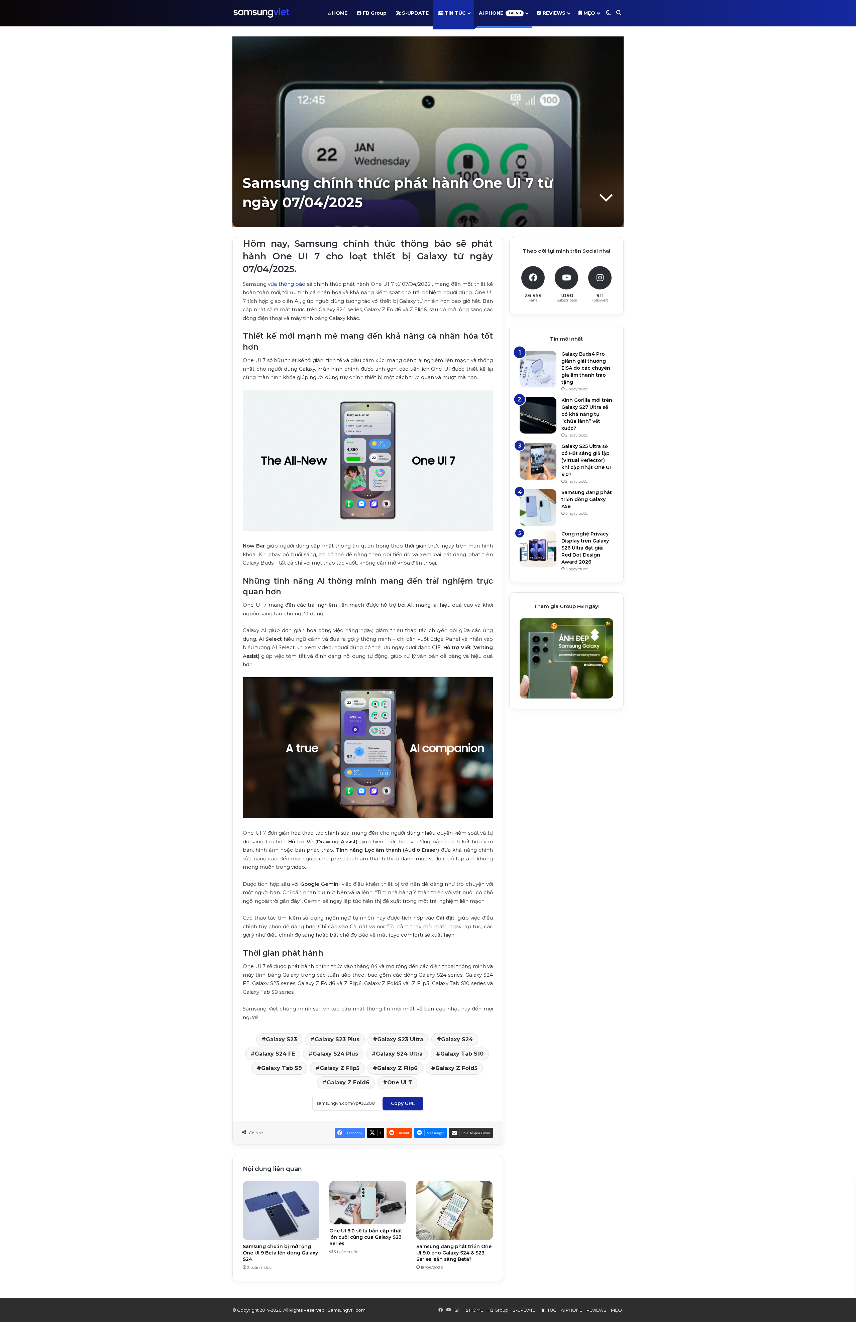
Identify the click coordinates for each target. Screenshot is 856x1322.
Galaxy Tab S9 (281, 1068)
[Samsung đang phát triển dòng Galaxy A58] (538, 507)
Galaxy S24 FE (275, 1054)
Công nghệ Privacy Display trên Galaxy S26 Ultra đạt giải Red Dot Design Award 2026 (585, 548)
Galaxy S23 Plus (337, 1039)
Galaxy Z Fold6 (348, 1082)
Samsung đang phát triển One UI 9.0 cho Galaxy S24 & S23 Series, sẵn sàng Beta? (454, 1252)
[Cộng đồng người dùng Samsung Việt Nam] (261, 13)
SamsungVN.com (346, 1310)
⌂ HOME (337, 13)
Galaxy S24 (457, 1039)
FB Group (374, 13)
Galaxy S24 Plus (335, 1054)
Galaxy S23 (281, 1039)
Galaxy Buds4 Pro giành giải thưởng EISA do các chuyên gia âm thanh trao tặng (585, 368)
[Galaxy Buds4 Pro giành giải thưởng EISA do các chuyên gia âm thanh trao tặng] (538, 369)
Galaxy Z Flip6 (397, 1068)
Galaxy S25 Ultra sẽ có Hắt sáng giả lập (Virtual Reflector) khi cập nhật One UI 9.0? (586, 460)
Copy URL (403, 1103)
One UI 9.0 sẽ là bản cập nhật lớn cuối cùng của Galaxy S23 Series (365, 1237)
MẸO (588, 13)
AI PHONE (500, 13)
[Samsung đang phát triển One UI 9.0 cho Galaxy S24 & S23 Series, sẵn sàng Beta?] (454, 1210)
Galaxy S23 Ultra (400, 1039)
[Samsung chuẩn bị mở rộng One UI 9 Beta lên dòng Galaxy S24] (281, 1210)
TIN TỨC (454, 13)
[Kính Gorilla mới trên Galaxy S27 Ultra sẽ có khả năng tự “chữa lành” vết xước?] (538, 415)
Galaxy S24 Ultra (399, 1054)
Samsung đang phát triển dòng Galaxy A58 (586, 499)
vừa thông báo (286, 284)
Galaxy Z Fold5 (456, 1068)
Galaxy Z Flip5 (339, 1068)
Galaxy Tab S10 (462, 1054)
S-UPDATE (415, 13)
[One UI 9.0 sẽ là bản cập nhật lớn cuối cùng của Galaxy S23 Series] (367, 1202)
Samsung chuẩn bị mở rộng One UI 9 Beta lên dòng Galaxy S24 (280, 1252)
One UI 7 (399, 1082)
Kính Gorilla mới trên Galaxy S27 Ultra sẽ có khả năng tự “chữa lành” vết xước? (586, 414)
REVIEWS (553, 13)
